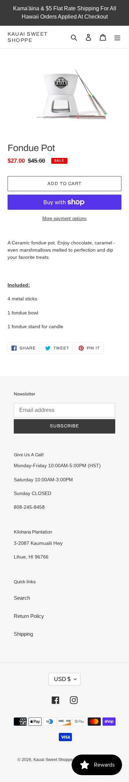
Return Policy (29, 616)
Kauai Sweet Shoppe (28, 37)
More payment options (64, 218)
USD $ (62, 679)
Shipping (23, 634)
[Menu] (117, 37)
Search (22, 598)
